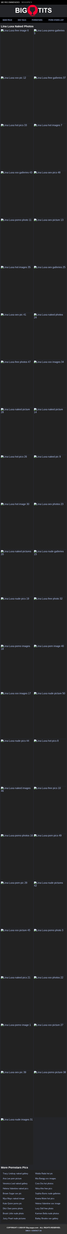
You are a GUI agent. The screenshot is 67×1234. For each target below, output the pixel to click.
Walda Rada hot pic (44, 1173)
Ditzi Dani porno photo (13, 1208)
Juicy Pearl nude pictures (14, 1218)
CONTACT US (37, 1231)
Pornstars (37, 20)
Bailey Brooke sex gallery (46, 1218)
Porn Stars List (56, 20)
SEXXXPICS (26, 2)
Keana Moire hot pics (44, 1198)
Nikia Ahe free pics (43, 1188)
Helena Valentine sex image (47, 1203)
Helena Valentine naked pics (15, 1188)
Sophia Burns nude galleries (47, 1193)
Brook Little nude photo (13, 1213)
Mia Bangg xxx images (45, 1178)
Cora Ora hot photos (44, 1183)
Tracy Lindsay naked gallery (15, 1173)
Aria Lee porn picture (12, 1178)
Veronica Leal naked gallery (15, 1183)
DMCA (28, 1231)
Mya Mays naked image (13, 1198)
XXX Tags (22, 20)
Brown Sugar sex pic (12, 1193)
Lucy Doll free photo (44, 1208)
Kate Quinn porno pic (12, 1203)
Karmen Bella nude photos (47, 1213)
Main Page (7, 20)
